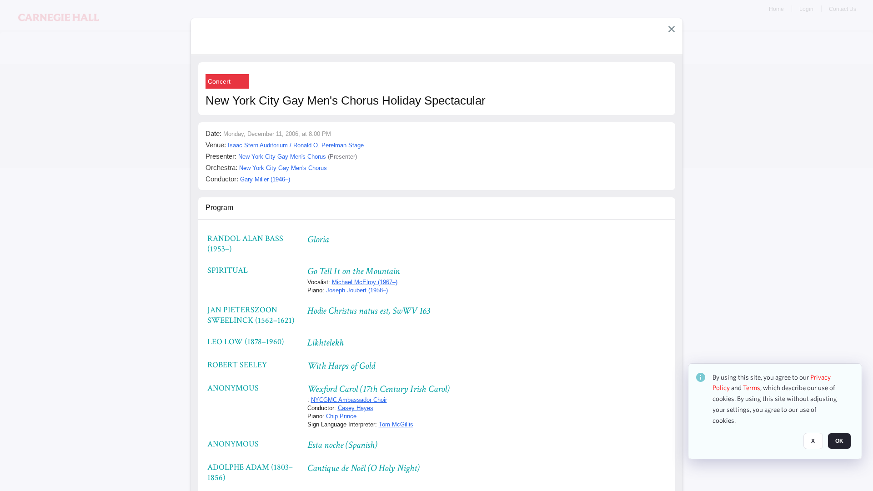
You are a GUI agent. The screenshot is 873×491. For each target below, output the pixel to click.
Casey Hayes (355, 408)
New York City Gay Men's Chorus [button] (282, 156)
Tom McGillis (396, 424)
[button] (671, 29)
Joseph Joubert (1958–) (357, 290)
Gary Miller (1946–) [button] (265, 179)
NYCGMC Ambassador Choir (349, 399)
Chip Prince (341, 416)
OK (839, 441)
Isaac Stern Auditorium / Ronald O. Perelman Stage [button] (296, 145)
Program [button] (219, 207)
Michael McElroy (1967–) (364, 282)
